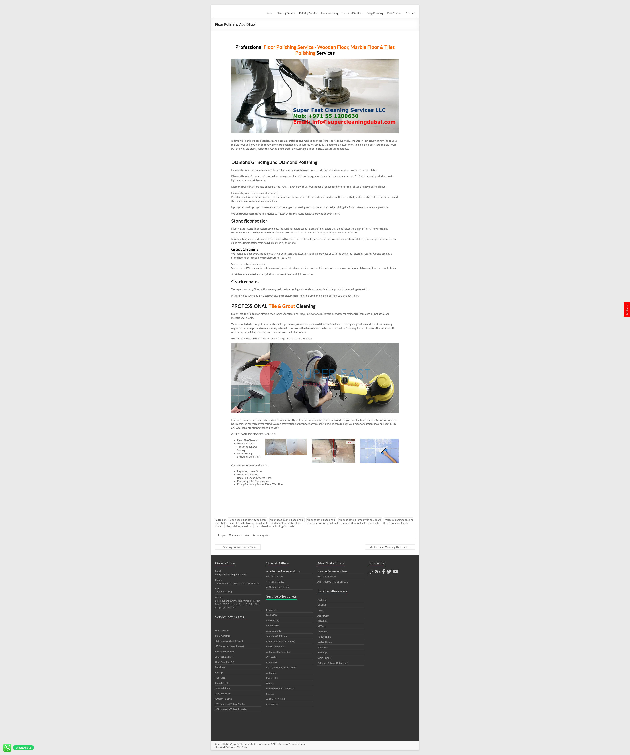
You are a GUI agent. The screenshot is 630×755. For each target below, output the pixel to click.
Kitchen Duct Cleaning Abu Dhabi (390, 547)
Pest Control (394, 13)
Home (268, 13)
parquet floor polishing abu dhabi (360, 522)
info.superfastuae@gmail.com (332, 571)
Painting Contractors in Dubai (237, 547)
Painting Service (308, 13)
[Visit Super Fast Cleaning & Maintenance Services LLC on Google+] (377, 572)
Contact (410, 13)
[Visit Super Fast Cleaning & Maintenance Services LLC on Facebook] (383, 572)
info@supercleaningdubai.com (230, 574)
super (223, 535)
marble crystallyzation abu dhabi (248, 522)
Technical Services (352, 13)
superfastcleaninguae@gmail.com (283, 571)
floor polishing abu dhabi (321, 519)
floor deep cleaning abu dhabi (287, 519)
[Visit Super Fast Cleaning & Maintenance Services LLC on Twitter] (389, 572)
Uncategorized (262, 535)
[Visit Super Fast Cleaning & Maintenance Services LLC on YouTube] (395, 572)
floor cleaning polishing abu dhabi (247, 519)
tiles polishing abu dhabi (239, 526)
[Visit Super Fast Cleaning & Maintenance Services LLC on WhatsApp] (371, 572)
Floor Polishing (329, 13)
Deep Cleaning (375, 13)
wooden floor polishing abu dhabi (275, 526)
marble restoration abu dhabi (321, 522)
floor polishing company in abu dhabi (360, 519)
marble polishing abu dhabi (286, 522)
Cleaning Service (285, 13)
